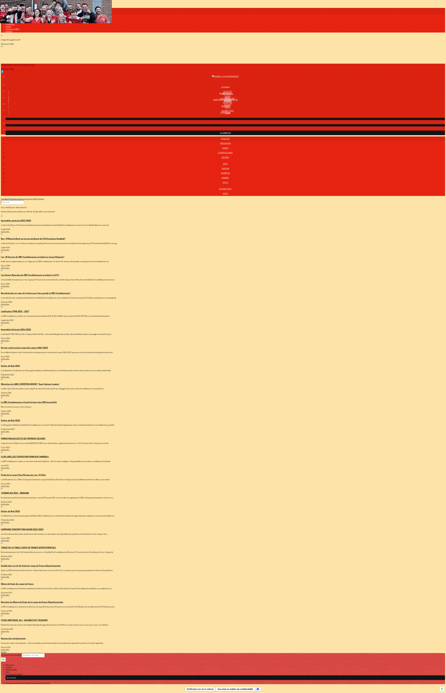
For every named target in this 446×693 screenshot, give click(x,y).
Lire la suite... (5, 231)
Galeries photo (228, 111)
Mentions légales (11, 669)
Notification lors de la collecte (200, 689)
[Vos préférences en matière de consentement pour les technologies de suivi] (442, 689)
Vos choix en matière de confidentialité (235, 689)
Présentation (10, 24)
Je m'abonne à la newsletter (11, 655)
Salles (227, 107)
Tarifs (227, 98)
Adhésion (225, 168)
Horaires (225, 178)
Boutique (9, 31)
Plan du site (10, 665)
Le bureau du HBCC (12, 29)
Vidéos (225, 193)
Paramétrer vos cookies (14, 674)
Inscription (227, 103)
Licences (9, 667)
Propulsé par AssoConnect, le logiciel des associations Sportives (28, 683)
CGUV (8, 672)
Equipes (8, 27)
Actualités (227, 91)
